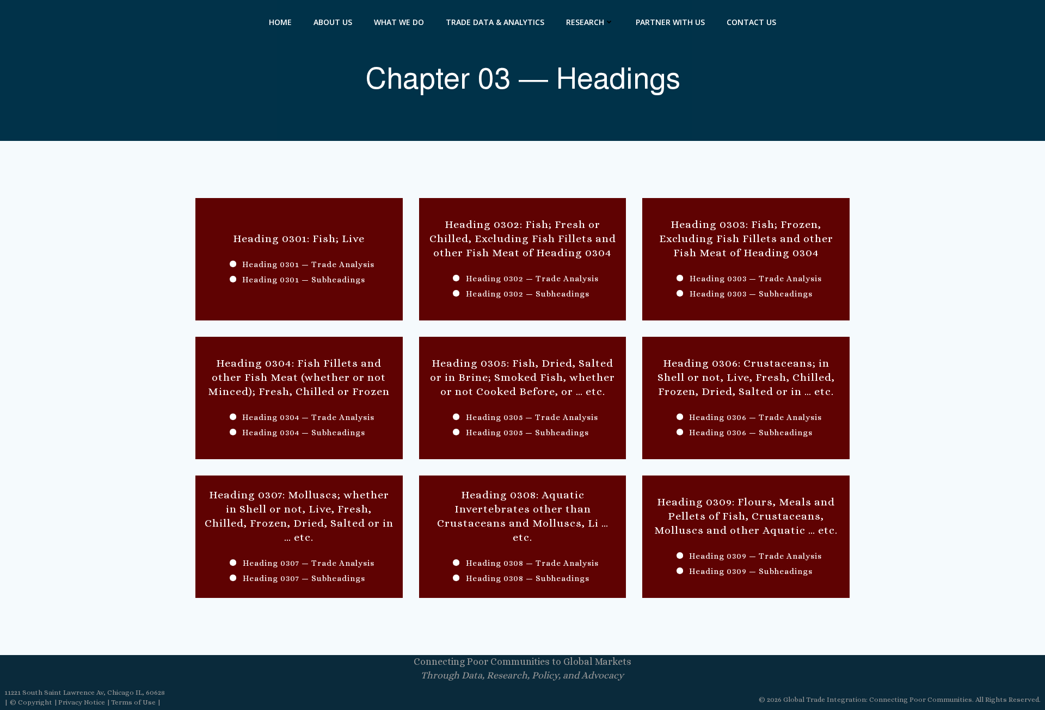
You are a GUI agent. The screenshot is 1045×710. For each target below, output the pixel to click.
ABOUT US (333, 22)
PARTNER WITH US (670, 22)
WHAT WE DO (399, 22)
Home (280, 22)
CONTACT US (751, 22)
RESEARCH (585, 22)
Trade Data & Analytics (495, 22)
